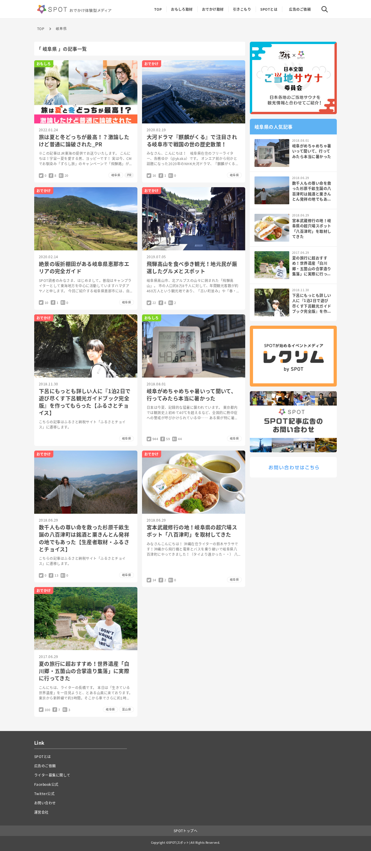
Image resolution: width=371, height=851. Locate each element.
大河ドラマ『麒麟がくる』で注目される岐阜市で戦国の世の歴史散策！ (192, 140)
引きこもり (242, 9)
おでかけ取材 (213, 9)
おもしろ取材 (182, 9)
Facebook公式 (46, 784)
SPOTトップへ (186, 830)
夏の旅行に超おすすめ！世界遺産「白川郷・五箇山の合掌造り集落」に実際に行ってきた (84, 671)
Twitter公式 (44, 793)
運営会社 (41, 812)
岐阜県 (61, 28)
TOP (40, 28)
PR (129, 175)
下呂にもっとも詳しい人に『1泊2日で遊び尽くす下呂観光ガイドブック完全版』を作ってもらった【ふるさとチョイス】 (84, 402)
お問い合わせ (45, 803)
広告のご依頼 (300, 9)
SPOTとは (268, 9)
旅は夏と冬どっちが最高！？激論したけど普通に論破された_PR (84, 140)
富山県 (126, 709)
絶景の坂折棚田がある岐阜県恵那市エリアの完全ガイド (84, 267)
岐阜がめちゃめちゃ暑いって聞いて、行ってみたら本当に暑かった (191, 394)
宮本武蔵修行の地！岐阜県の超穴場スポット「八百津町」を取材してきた (192, 530)
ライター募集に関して (52, 775)
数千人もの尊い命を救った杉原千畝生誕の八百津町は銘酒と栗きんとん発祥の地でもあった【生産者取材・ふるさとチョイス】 (84, 538)
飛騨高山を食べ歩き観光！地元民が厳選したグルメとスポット (192, 267)
